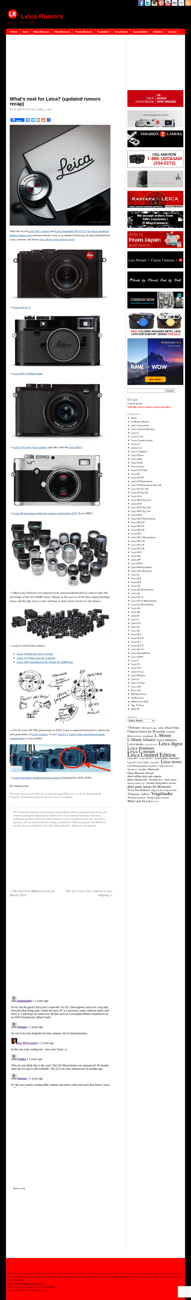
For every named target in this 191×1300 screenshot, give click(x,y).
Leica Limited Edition (151, 754)
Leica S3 (135, 626)
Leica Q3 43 (137, 597)
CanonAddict (140, 31)
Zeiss (156, 801)
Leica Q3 (135, 593)
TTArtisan (133, 794)
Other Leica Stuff (43, 793)
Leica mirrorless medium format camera (36, 777)
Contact (172, 31)
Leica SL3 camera (39, 231)
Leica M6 (136, 556)
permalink (15, 797)
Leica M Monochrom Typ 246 (146, 485)
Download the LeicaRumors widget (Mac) (26, 1283)
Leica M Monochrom (142, 481)
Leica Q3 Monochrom (142, 604)
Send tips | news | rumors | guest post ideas (149, 406)
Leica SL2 (136, 634)
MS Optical (132, 769)
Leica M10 (136, 514)
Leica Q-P (136, 582)
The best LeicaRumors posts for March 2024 (32, 893)
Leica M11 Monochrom (143, 537)
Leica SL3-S (137, 649)
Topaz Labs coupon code (163, 790)
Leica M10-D (138, 522)
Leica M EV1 (138, 477)
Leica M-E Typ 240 (141, 507)
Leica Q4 (135, 608)
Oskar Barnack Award (140, 773)
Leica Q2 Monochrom (142, 589)
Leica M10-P (137, 526)
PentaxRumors (83, 31)
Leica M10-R (138, 529)
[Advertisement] (61, 66)
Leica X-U (136, 690)
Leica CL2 (136, 447)
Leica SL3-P (137, 645)
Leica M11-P (137, 544)
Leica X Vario (138, 682)
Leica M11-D (138, 541)
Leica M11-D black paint (27, 373)
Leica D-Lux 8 (21, 307)
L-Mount (163, 735)
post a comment (64, 797)
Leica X (135, 679)
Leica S (135, 619)
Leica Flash (137, 462)
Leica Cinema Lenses (142, 440)
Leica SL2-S (137, 638)
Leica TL (135, 664)
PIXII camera (170, 779)
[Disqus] (61, 1041)
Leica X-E (136, 686)
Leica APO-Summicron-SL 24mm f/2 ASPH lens (45, 662)
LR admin (18, 109)
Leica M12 (136, 552)
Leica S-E (136, 623)
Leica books (135, 744)
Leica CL (135, 444)
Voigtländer (162, 793)
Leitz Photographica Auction (142, 765)
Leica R (135, 615)
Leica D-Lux (137, 455)
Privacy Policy (121, 1276)
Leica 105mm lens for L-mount (35, 654)
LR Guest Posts (138, 694)
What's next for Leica (75, 793)
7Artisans (133, 727)
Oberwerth (153, 769)
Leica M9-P (137, 563)
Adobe (161, 727)
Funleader (171, 731)
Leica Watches (138, 675)
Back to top (19, 1188)
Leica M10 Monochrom (143, 518)
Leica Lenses (137, 466)
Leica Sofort (137, 656)
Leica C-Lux (137, 436)
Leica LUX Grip (139, 470)
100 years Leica (149, 727)
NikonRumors (41, 31)
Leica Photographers (141, 567)
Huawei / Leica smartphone (140, 736)
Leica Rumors (42, 16)
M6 (29, 601)
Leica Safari (143, 762)
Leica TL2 (136, 667)
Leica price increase (167, 758)
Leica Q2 (135, 585)
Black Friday (172, 727)
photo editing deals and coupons (144, 776)
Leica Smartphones (140, 653)
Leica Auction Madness (143, 429)
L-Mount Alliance (140, 421)
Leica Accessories (140, 425)
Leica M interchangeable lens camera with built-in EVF (45, 513)
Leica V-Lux (137, 671)
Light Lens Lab (165, 765)
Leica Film (136, 459)
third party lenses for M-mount (149, 786)
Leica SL (135, 630)
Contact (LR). (49, 1286)
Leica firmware (140, 748)
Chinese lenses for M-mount (146, 731)
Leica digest (170, 743)
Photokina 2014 (156, 779)
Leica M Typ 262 (139, 492)
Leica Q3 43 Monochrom (143, 600)
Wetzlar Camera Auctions (158, 797)
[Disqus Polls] (61, 947)
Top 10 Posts (137, 705)
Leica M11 (136, 533)
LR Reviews (137, 697)
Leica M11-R (138, 548)
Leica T (135, 660)
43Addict (158, 31)
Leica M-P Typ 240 (141, 511)
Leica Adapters (167, 740)
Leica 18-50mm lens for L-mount (36, 658)
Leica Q (135, 574)
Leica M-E (75, 447)
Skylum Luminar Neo (136, 783)
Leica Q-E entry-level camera (30, 447)
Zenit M (135, 709)
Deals (134, 417)
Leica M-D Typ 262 (141, 500)
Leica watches (40, 734)
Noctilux (142, 769)
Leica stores (171, 761)
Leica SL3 (136, 641)
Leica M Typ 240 (139, 488)
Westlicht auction (136, 797)
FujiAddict (103, 31)
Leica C (135, 432)
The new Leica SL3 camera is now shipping (89, 893)
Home (13, 31)
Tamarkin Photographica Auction (161, 782)
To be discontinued (138, 790)
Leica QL (135, 612)
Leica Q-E (136, 578)
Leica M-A (136, 496)
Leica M (135, 473)
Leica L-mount (141, 751)
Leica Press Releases (141, 570)
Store (25, 31)
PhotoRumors (62, 31)
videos (145, 794)
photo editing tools (137, 779)
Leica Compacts (139, 451)
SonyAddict (121, 31)
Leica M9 (136, 559)
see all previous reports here (57, 239)
